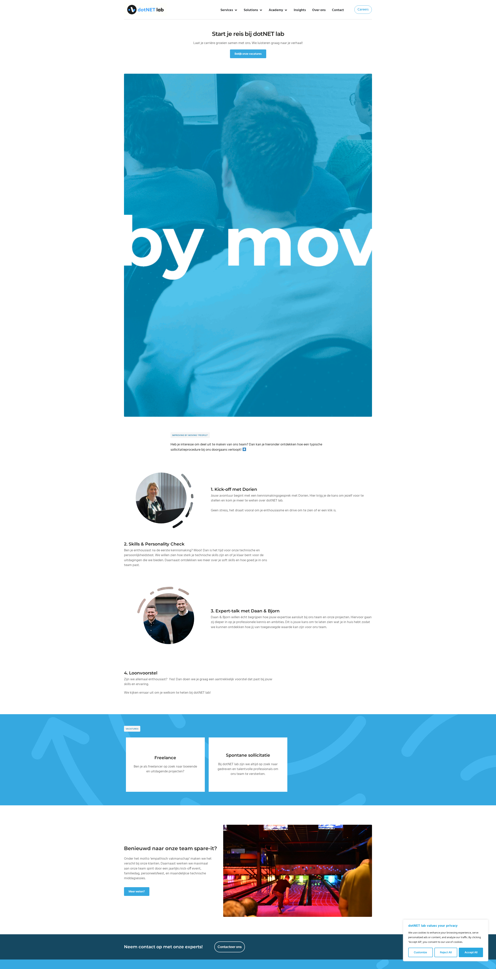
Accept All (471, 952)
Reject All (446, 952)
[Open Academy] (286, 10)
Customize (420, 952)
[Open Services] (236, 10)
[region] (445, 940)
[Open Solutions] (261, 10)
